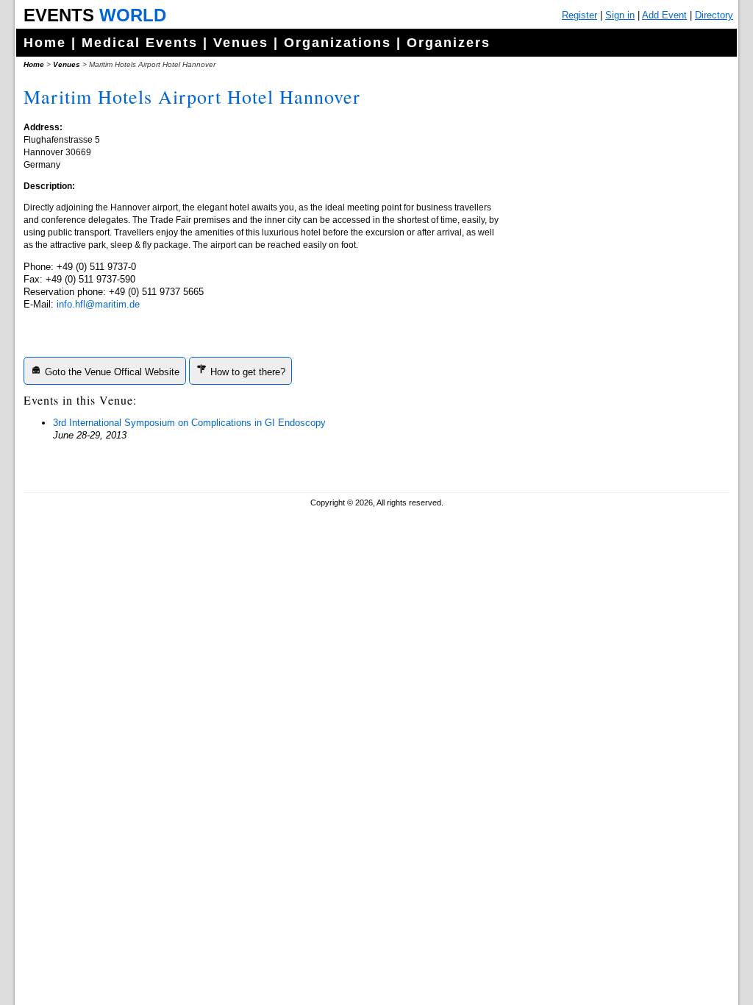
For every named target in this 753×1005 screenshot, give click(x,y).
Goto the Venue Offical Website (110, 371)
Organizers (448, 42)
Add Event (664, 15)
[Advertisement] (615, 368)
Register (579, 15)
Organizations (337, 42)
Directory (714, 15)
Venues (240, 42)
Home (45, 42)
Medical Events (140, 42)
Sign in (620, 15)
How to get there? (246, 371)
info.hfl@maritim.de (98, 304)
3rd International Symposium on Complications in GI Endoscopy (189, 422)
